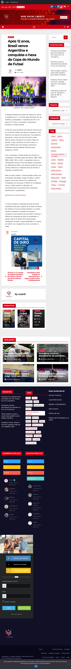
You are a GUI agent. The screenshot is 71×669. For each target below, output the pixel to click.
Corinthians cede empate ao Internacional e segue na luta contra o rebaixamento (32, 276)
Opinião (53, 167)
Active (6, 467)
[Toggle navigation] (34, 26)
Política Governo (56, 170)
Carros (53, 136)
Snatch (35, 522)
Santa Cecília (37, 486)
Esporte (53, 151)
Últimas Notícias (56, 188)
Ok (36, 666)
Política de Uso (54, 413)
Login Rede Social (55, 400)
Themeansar (17, 658)
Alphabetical (31, 478)
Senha (4, 591)
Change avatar (65, 653)
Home (40, 649)
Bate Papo (44, 653)
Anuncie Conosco (55, 395)
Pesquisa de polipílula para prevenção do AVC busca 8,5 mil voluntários (18, 355)
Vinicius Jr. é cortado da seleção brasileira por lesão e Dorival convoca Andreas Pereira (15, 276)
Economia (54, 143)
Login (68, 657)
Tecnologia (62, 181)
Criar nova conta (24, 608)
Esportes (10, 37)
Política (60, 167)
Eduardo (11, 497)
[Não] (69, 664)
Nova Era (35, 494)
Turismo (53, 185)
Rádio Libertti (55, 178)
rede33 (19, 70)
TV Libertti (61, 185)
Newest (6, 461)
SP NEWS (54, 181)
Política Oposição (56, 174)
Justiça (53, 160)
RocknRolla (36, 514)
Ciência (60, 136)
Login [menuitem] (7, 2)
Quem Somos (53, 409)
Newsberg (9, 658)
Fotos (57, 657)
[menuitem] (2, 2)
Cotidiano (54, 140)
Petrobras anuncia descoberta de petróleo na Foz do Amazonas (59, 64)
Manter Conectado (10, 602)
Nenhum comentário (13, 359)
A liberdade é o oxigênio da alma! (11, 656)
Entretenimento (55, 147)
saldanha (12, 488)
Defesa (61, 140)
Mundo (53, 163)
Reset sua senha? (16, 614)
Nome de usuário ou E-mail (9, 581)
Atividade (67, 649)
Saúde (63, 178)
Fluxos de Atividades (48, 657)
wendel (11, 514)
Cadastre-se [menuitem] (14, 2)
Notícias (60, 163)
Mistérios (60, 160)
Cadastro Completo (54, 653)
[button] (64, 27)
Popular (6, 472)
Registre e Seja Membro (57, 404)
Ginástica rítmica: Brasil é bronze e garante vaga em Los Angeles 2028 (52, 376)
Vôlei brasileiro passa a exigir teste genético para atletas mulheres (59, 73)
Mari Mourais (13, 506)
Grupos (63, 657)
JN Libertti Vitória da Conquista (57, 155)
